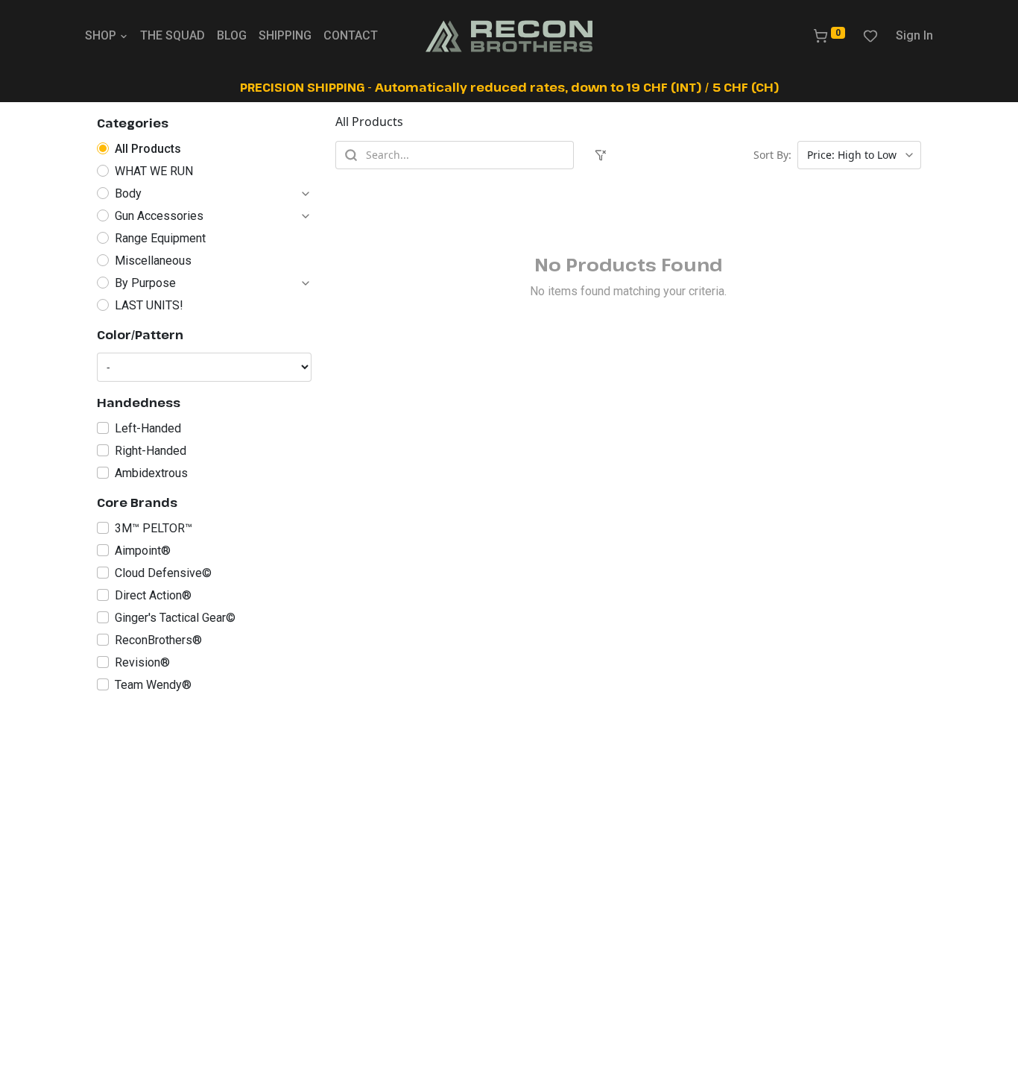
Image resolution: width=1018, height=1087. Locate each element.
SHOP (100, 35)
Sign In (914, 35)
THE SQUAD (172, 35)
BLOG (232, 35)
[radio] (204, 149)
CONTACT (350, 35)
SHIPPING (285, 35)
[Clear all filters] (601, 155)
